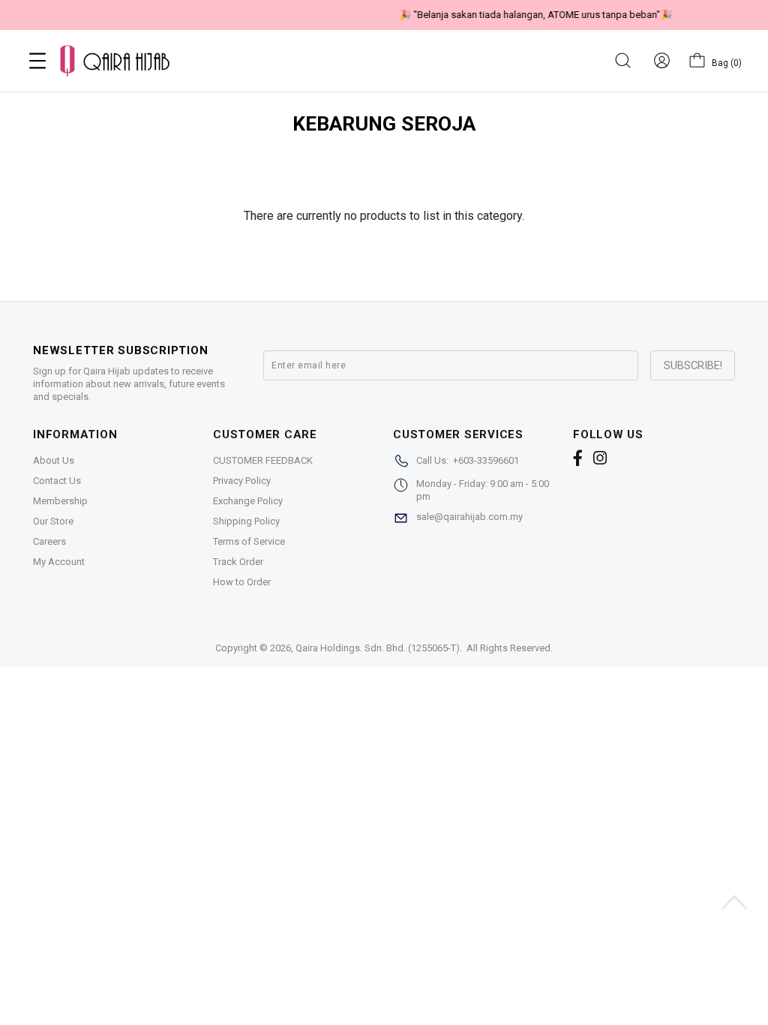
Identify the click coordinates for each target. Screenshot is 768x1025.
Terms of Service (249, 541)
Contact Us (57, 480)
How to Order (242, 582)
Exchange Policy (248, 500)
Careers (49, 541)
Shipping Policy (246, 521)
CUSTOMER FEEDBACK (263, 460)
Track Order (238, 561)
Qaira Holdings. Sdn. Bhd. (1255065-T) (378, 648)
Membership (60, 500)
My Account (59, 561)
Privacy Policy (242, 480)
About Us (53, 460)
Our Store (53, 521)
